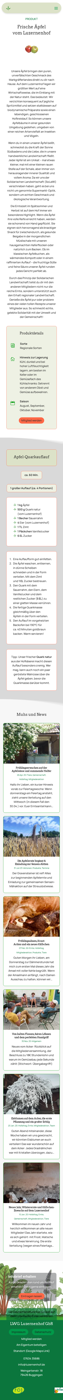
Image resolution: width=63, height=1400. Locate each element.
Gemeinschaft (39, 775)
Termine (45, 868)
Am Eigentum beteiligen (31, 1345)
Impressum (19, 1332)
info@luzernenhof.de (31, 1364)
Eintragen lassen (31, 1296)
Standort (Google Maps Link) (31, 1351)
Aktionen (27, 868)
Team (52, 1125)
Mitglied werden (31, 420)
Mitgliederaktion (36, 779)
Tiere (29, 775)
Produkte (37, 868)
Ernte (31, 948)
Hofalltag (23, 779)
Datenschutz (43, 1332)
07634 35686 (31, 1358)
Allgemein (36, 1041)
